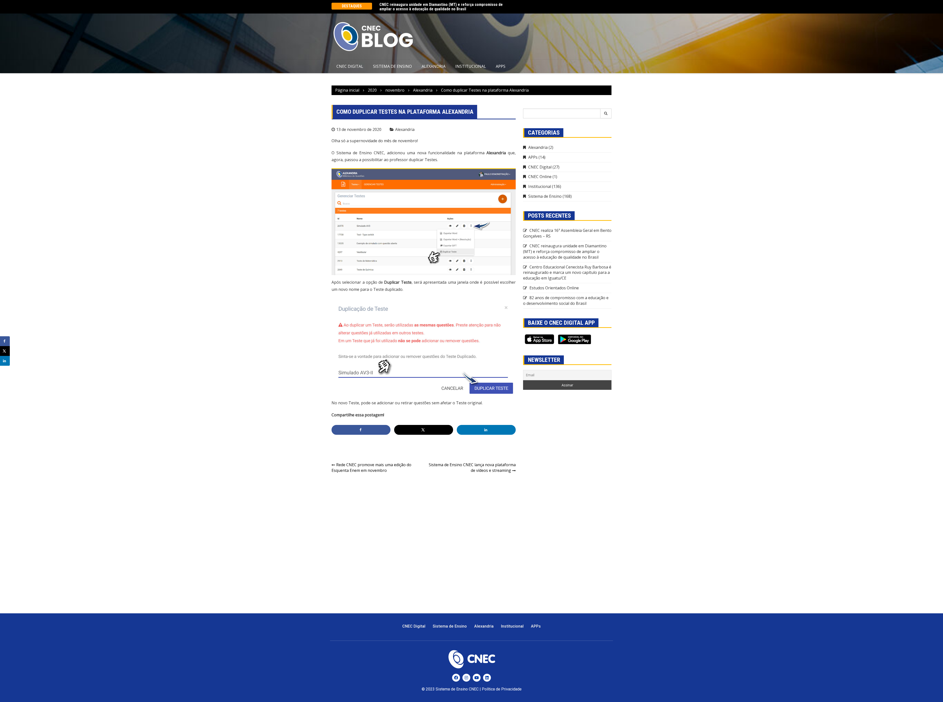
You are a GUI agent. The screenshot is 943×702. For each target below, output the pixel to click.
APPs (500, 66)
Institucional (470, 66)
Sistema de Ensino (392, 66)
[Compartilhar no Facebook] (361, 430)
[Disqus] (423, 540)
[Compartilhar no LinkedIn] (486, 430)
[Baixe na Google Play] (574, 339)
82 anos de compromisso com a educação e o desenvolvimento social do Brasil (566, 300)
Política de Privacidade (502, 689)
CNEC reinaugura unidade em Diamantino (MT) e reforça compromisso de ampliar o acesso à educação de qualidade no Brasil (441, 6)
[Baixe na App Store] (539, 339)
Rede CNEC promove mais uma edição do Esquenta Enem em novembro (371, 467)
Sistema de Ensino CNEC (457, 689)
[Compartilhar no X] (423, 430)
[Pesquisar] (605, 113)
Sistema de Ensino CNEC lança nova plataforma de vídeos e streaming (472, 467)
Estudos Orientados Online (554, 288)
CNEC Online (540, 176)
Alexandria (433, 66)
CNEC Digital (349, 66)
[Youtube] (477, 678)
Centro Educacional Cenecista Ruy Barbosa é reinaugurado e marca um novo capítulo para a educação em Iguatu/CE (567, 272)
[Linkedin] (487, 678)
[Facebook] (456, 678)
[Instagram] (466, 678)
